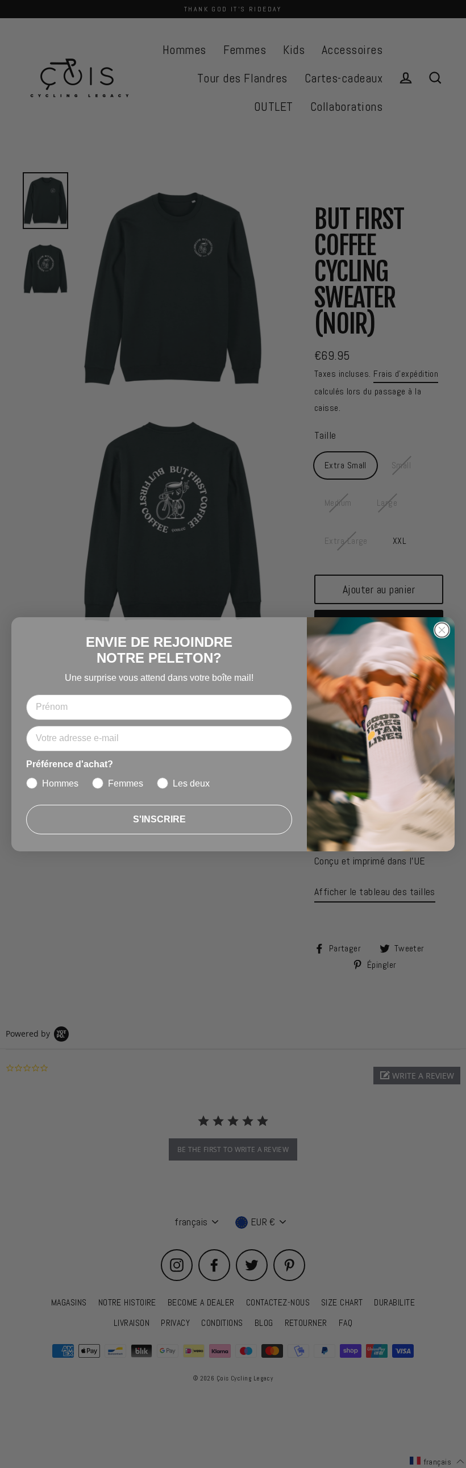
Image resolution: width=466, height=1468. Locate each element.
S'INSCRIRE (159, 819)
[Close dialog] (442, 630)
